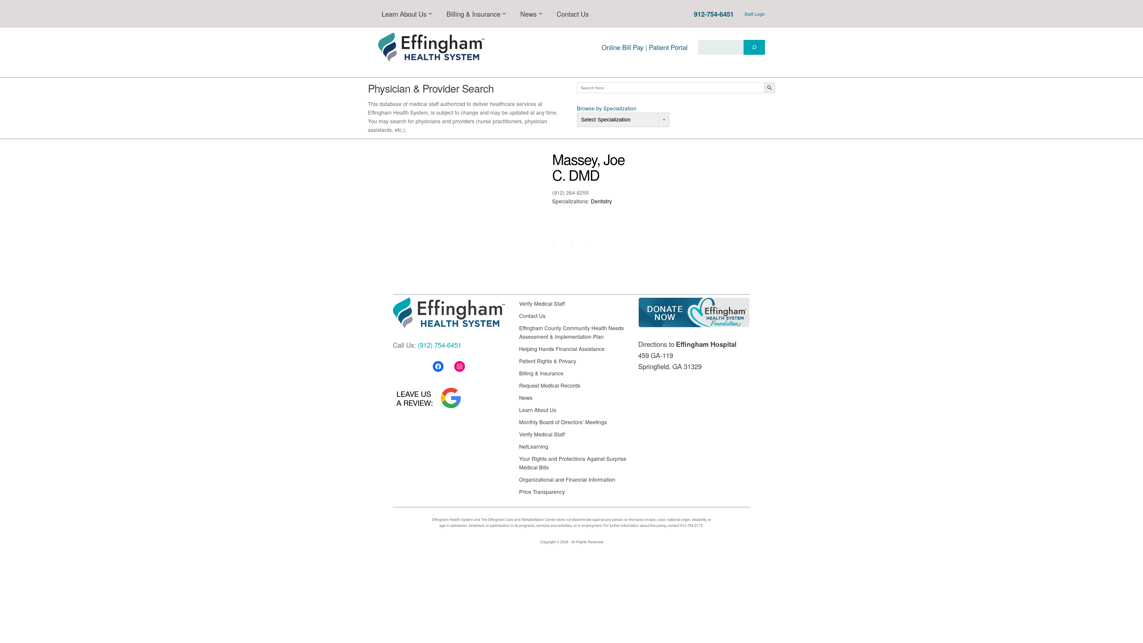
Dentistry (601, 201)
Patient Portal (668, 47)
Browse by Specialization (606, 108)
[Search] (754, 47)
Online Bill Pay (623, 47)
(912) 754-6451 (439, 344)
